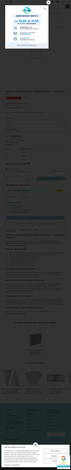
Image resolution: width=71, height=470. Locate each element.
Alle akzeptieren (55, 451)
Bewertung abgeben (64, 468)
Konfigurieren (55, 456)
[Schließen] (48, 2)
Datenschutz (15, 465)
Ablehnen (55, 461)
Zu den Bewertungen (64, 464)
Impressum (7, 465)
